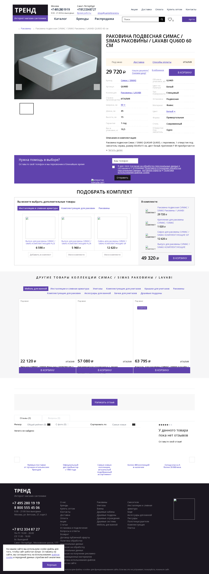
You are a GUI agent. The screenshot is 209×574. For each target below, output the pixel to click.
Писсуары (132, 518)
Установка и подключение (74, 527)
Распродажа (104, 19)
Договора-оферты (151, 170)
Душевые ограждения (108, 518)
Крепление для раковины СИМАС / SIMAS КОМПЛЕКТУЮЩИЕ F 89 (170, 222)
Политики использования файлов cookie (146, 171)
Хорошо (52, 565)
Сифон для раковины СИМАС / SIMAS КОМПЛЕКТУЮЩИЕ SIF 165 (112, 243)
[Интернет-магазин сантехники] (15, 28)
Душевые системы (106, 521)
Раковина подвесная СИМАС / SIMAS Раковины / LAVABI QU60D (173, 210)
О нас (63, 502)
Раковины (26, 28)
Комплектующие (136, 524)
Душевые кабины (106, 511)
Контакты (191, 9)
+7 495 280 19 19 (60, 9)
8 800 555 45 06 (27, 507)
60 (122, 104)
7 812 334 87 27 (27, 529)
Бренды (82, 19)
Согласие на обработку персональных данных (154, 166)
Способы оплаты (162, 62)
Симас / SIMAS (128, 80)
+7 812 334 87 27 (86, 9)
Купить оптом (174, 9)
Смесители (133, 502)
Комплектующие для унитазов (123, 288)
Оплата (159, 9)
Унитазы (98, 288)
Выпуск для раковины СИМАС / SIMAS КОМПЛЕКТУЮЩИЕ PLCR (76, 242)
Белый (169, 111)
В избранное (158, 70)
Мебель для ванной (36, 288)
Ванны (100, 508)
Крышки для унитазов (157, 288)
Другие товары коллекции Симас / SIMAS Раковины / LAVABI (104, 277)
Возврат (64, 534)
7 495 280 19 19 (27, 503)
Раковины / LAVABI (131, 92)
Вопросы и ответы (70, 531)
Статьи (64, 524)
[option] (57, 66)
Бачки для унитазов (125, 293)
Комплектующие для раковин (78, 208)
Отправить (122, 177)
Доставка (146, 9)
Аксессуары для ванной (97, 293)
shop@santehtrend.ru (108, 13)
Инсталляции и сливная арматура (38, 208)
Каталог (60, 19)
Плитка (131, 527)
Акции (134, 9)
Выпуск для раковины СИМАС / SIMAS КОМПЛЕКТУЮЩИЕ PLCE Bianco (40, 243)
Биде (129, 511)
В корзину (185, 72)
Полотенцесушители (138, 521)
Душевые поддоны (151, 293)
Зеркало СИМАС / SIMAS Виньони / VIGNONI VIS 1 (47, 366)
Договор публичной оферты (75, 537)
